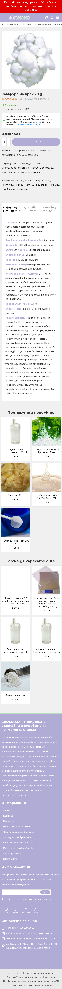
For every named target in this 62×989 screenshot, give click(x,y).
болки (19, 180)
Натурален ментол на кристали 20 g (46, 451)
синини (55, 184)
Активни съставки (42, 167)
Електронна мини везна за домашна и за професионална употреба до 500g (46, 602)
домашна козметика (37, 180)
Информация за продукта (11, 209)
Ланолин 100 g (15, 495)
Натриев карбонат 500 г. (15, 542)
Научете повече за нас (15, 795)
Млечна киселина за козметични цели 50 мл (46, 650)
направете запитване (31, 125)
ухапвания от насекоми (15, 189)
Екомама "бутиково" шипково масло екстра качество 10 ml (15, 601)
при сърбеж (42, 184)
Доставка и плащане (30, 209)
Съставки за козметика (18, 24)
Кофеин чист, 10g (15, 695)
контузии (7, 184)
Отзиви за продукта (50, 209)
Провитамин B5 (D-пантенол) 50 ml (46, 496)
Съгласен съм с (28, 899)
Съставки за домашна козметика (21, 172)
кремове (20, 184)
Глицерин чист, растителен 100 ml (15, 451)
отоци (30, 184)
